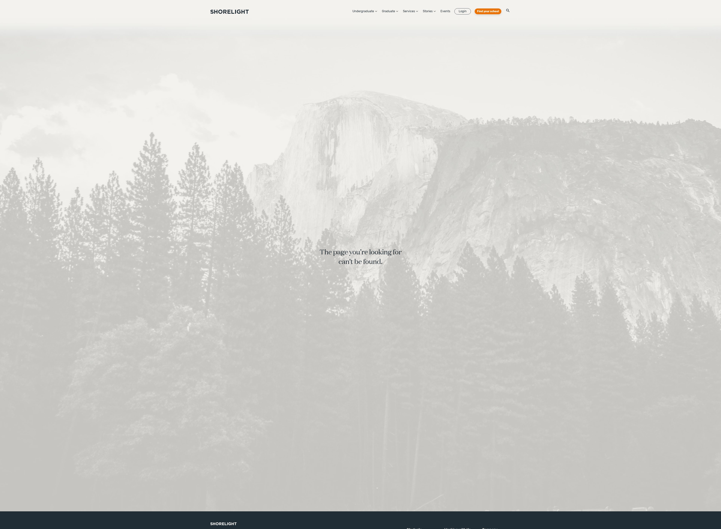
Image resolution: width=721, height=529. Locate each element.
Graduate (388, 11)
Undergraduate (363, 11)
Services (409, 11)
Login (463, 11)
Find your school (488, 11)
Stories (428, 11)
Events (445, 11)
